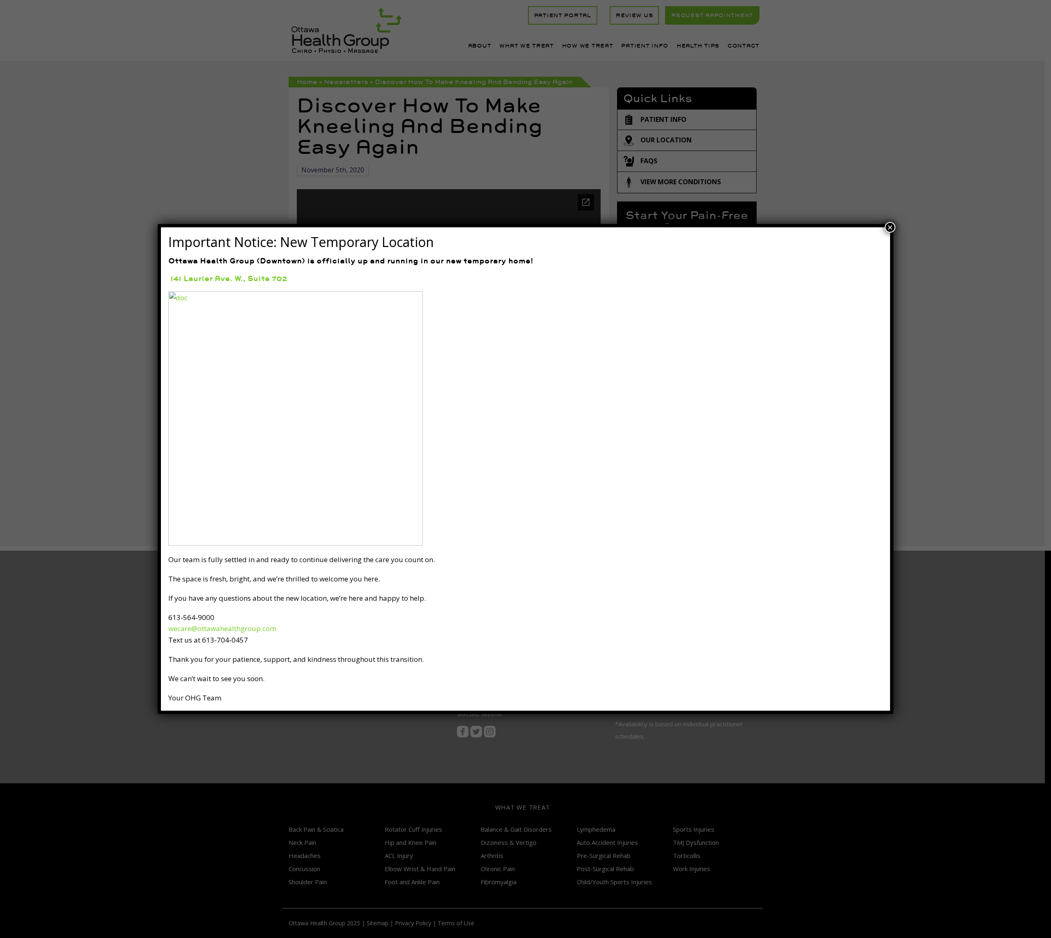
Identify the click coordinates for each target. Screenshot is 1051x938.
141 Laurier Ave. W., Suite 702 (227, 278)
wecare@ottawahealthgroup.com (222, 628)
